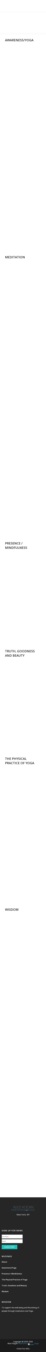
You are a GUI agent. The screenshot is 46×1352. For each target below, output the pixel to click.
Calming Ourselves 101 (18, 72)
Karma (9, 1088)
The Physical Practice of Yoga (14, 1279)
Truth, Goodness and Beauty (14, 1285)
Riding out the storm (17, 152)
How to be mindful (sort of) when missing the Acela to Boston (21, 582)
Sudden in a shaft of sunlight (22, 687)
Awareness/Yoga (9, 1268)
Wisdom (5, 1291)
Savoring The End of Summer (21, 203)
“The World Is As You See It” (20, 941)
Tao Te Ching (12, 454)
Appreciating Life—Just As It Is (22, 1013)
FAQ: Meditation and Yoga (19, 521)
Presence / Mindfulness (12, 1273)
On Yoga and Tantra (16, 1118)
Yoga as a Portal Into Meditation (17, 879)
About (4, 1262)
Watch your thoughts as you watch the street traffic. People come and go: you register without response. (25, 329)
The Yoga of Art (14, 739)
